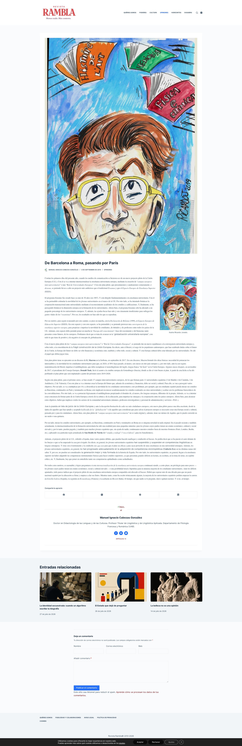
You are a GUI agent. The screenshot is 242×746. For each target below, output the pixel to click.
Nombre (77, 646)
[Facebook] (64, 495)
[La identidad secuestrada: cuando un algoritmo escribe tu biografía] (65, 587)
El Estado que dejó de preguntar (111, 605)
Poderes (142, 13)
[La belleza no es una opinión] (176, 587)
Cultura (153, 13)
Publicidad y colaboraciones (68, 717)
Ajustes (171, 742)
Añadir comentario (83, 658)
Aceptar (140, 742)
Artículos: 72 (121, 539)
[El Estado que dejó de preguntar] (121, 587)
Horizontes (176, 13)
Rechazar (156, 742)
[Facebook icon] (116, 533)
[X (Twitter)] (102, 495)
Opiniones (164, 13)
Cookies (43, 721)
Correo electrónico (114, 646)
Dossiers (188, 13)
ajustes (122, 743)
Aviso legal (89, 717)
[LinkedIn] (178, 495)
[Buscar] (197, 13)
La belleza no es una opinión (164, 605)
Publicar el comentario (86, 688)
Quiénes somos (130, 13)
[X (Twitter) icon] (126, 533)
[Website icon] (121, 533)
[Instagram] (201, 13)
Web (140, 646)
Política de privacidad (106, 717)
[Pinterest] (140, 495)
